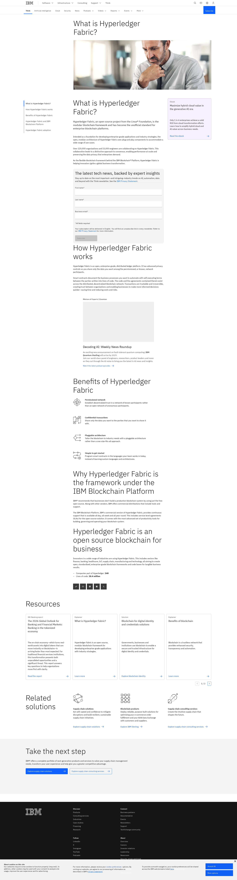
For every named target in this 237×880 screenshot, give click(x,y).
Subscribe (81, 238)
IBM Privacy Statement (127, 181)
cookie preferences (114, 867)
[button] (207, 3)
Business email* (81, 211)
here (172, 869)
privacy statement (95, 871)
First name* (79, 188)
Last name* (79, 200)
